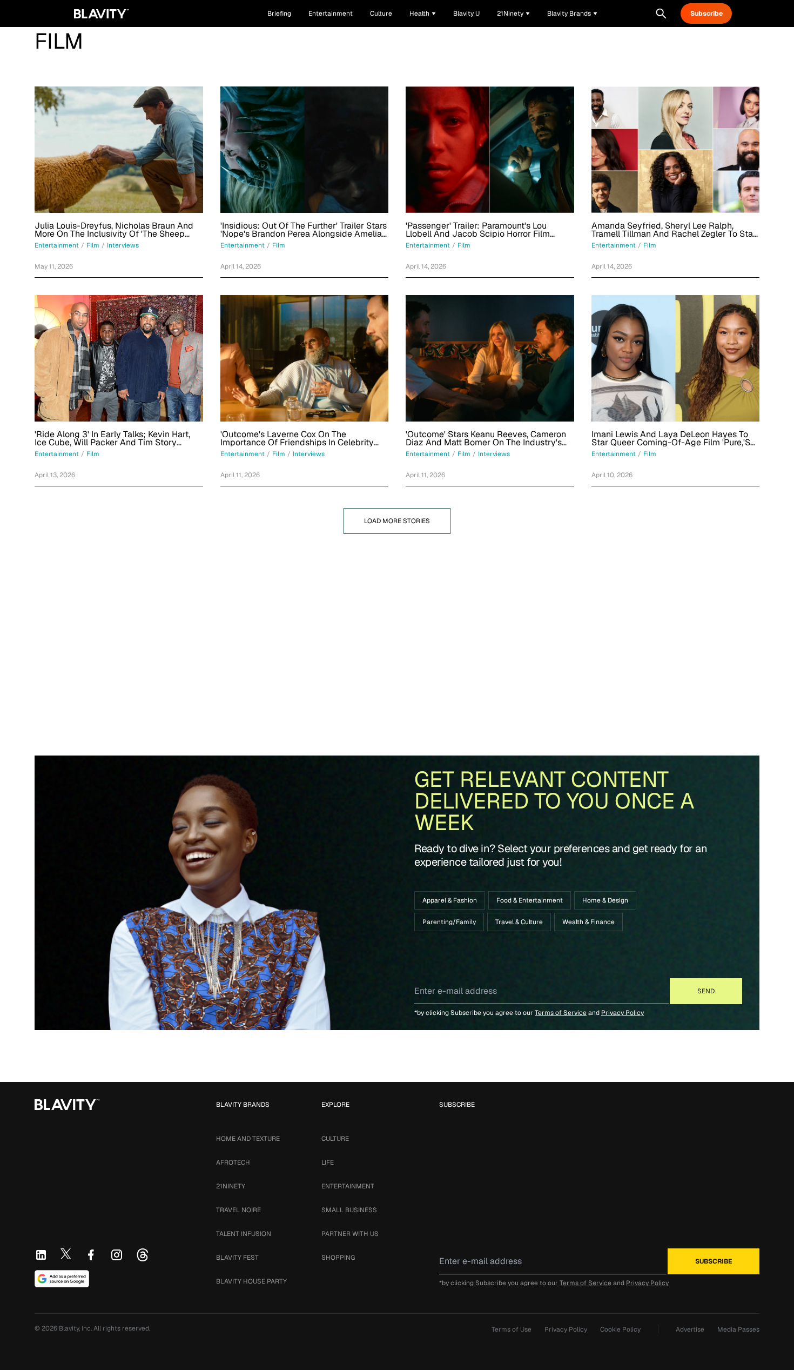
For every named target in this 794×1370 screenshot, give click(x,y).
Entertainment (347, 1186)
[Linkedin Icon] (41, 1254)
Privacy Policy (622, 1012)
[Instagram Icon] (116, 1254)
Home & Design (605, 900)
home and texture (248, 1138)
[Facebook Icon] (90, 1254)
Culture (335, 1138)
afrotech (233, 1162)
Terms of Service (561, 1012)
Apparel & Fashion (449, 900)
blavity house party (251, 1281)
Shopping (338, 1257)
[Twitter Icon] (65, 1253)
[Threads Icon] (142, 1254)
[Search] (661, 13)
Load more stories (397, 521)
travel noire (238, 1210)
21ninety (230, 1186)
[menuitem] (423, 13)
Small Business (349, 1210)
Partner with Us (350, 1233)
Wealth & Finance (588, 922)
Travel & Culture (519, 922)
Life (327, 1162)
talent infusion (243, 1233)
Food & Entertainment (529, 900)
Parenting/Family (449, 922)
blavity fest (237, 1257)
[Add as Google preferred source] (62, 1278)
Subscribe (706, 13)
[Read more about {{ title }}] (119, 149)
